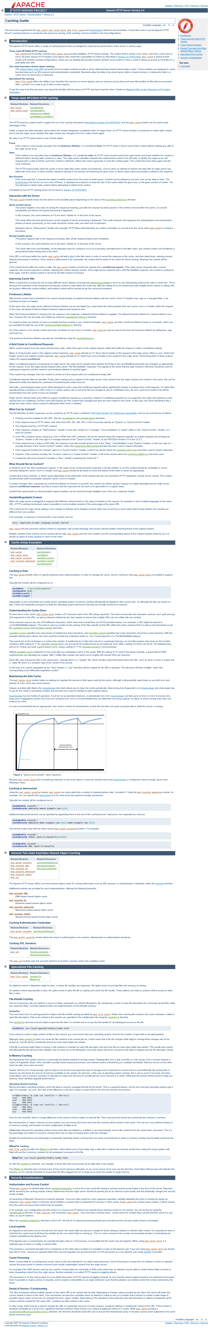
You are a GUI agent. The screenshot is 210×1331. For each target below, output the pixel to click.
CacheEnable (37, 107)
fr (169, 25)
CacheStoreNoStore (138, 454)
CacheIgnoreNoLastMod (86, 446)
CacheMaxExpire (85, 338)
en (164, 25)
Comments (185, 66)
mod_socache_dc (19, 869)
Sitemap (204, 6)
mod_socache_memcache (23, 561)
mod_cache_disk (57, 30)
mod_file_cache (75, 30)
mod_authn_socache (21, 863)
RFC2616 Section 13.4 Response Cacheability (114, 413)
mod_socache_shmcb (21, 874)
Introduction (185, 35)
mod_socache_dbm (20, 866)
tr (173, 25)
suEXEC (148, 1252)
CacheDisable (37, 110)
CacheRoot (42, 555)
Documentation (34, 14)
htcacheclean (95, 30)
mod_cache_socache (21, 558)
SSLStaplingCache (47, 869)
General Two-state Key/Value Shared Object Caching (193, 49)
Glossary (195, 6)
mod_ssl (15, 877)
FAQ (187, 6)
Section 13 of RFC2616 (129, 56)
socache (160, 883)
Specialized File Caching (191, 54)
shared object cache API (31, 69)
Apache (8, 14)
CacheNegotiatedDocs (41, 116)
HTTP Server (20, 14)
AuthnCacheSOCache (47, 863)
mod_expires (99, 330)
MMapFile (35, 979)
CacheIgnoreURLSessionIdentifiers (29, 1312)
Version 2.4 (49, 14)
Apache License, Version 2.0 (35, 1325)
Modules (169, 6)
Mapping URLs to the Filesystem (142, 89)
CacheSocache (44, 564)
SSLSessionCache (46, 866)
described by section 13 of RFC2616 (102, 122)
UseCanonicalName (40, 113)
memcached (45, 795)
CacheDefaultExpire (76, 317)
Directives (178, 6)
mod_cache (42, 30)
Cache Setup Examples (191, 45)
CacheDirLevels (45, 558)
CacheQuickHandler (116, 200)
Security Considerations (191, 58)
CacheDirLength (45, 561)
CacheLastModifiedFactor (59, 325)
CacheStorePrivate (127, 450)
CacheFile (35, 976)
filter (72, 256)
